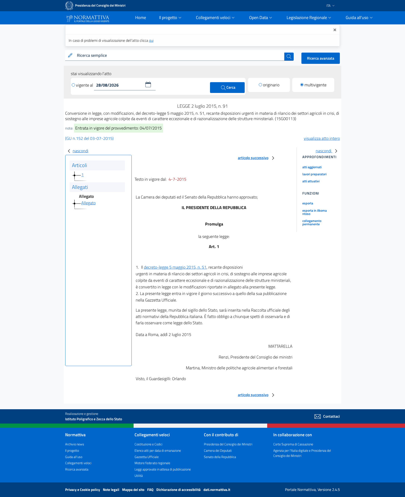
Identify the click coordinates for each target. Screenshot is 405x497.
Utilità (139, 475)
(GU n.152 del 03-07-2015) (89, 138)
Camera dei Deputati (218, 450)
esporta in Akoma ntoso (314, 212)
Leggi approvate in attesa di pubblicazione (163, 469)
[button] (148, 84)
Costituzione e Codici (148, 444)
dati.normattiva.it (216, 489)
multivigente (315, 85)
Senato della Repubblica (220, 456)
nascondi (80, 151)
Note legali (111, 489)
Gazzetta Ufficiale (147, 456)
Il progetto (72, 450)
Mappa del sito (133, 489)
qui (151, 40)
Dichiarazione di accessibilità (178, 489)
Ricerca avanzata (320, 58)
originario (271, 85)
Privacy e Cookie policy (83, 489)
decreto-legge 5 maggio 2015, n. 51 (175, 267)
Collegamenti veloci (78, 462)
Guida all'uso (73, 456)
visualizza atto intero (322, 138)
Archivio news (74, 444)
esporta (307, 203)
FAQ (150, 489)
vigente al (85, 85)
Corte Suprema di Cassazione (293, 444)
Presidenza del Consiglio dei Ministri (228, 444)
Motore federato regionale (152, 462)
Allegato (88, 203)
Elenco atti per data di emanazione (158, 450)
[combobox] (179, 55)
